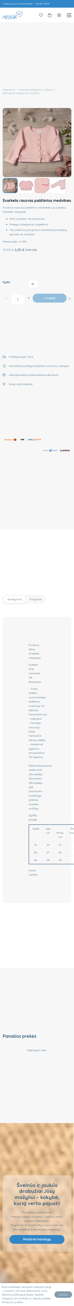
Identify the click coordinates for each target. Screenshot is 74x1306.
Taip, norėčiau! (38, 658)
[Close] (67, 628)
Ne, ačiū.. (38, 671)
